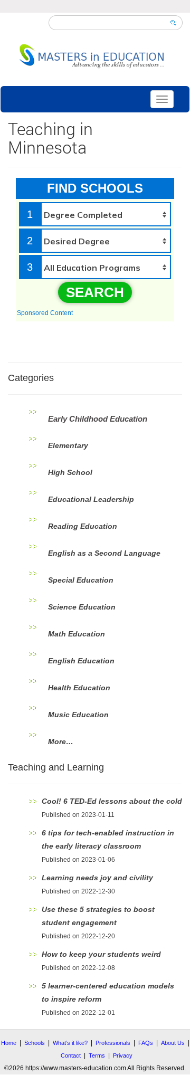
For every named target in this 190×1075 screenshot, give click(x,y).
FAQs (145, 1043)
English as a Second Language (104, 553)
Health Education (79, 687)
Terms (97, 1055)
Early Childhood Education (97, 418)
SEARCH (95, 292)
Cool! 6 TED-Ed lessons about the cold (112, 801)
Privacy (122, 1055)
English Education (81, 661)
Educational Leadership (91, 499)
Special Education (80, 580)
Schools (34, 1043)
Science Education (82, 607)
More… (60, 741)
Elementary (68, 445)
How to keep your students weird (101, 954)
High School (70, 472)
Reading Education (82, 526)
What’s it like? (70, 1043)
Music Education (78, 714)
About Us (173, 1043)
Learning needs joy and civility (97, 877)
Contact (71, 1055)
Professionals (113, 1043)
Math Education (76, 634)
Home (8, 1043)
